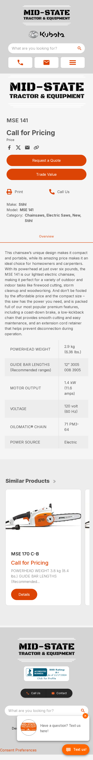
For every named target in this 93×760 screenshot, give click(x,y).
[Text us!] (75, 750)
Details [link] (24, 594)
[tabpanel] (47, 92)
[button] (20, 62)
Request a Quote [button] (46, 160)
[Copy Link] (36, 147)
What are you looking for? (34, 48)
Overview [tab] (46, 236)
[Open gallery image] (47, 91)
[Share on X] (18, 147)
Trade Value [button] (46, 174)
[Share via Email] (27, 147)
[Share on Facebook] (9, 147)
